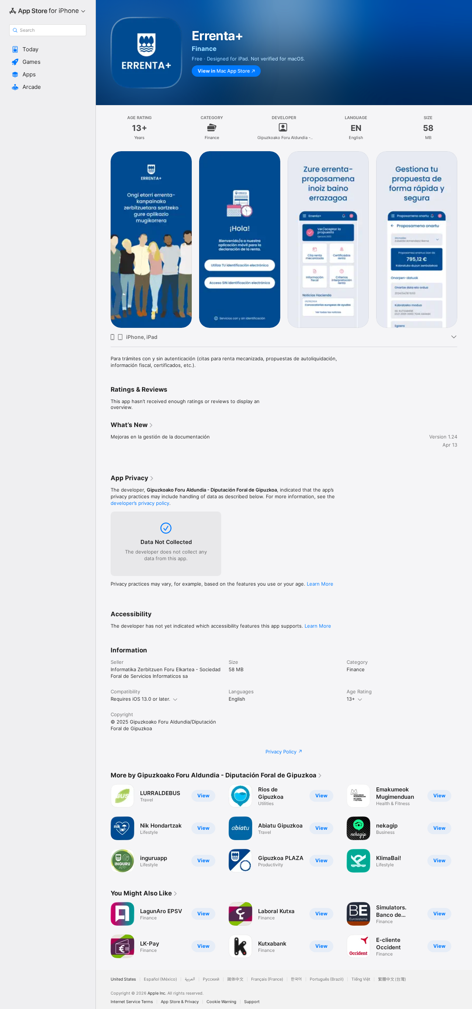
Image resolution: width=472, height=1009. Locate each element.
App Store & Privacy (180, 1002)
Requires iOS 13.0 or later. (140, 699)
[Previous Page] (103, 239)
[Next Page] (464, 239)
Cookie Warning (221, 1002)
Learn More (320, 584)
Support (252, 1002)
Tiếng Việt (360, 979)
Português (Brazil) (327, 979)
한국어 (296, 979)
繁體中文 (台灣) (392, 979)
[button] (48, 49)
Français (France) (267, 979)
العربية (190, 979)
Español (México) (160, 979)
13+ (351, 699)
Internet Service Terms (132, 1002)
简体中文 (235, 979)
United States (123, 979)
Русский (211, 979)
